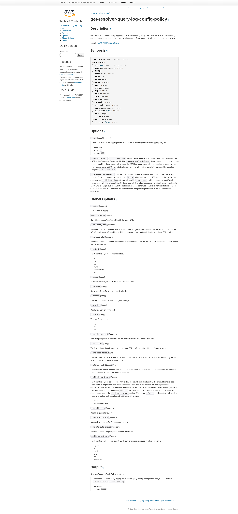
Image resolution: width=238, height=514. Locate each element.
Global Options (68, 38)
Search (80, 55)
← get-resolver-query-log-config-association (141, 8)
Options (65, 36)
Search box (64, 51)
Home (102, 2)
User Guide (112, 2)
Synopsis (65, 33)
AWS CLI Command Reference (77, 2)
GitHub (132, 2)
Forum (123, 2)
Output (64, 41)
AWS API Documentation (108, 43)
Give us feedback (66, 75)
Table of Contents (71, 21)
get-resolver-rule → (169, 8)
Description (66, 31)
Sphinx (175, 509)
